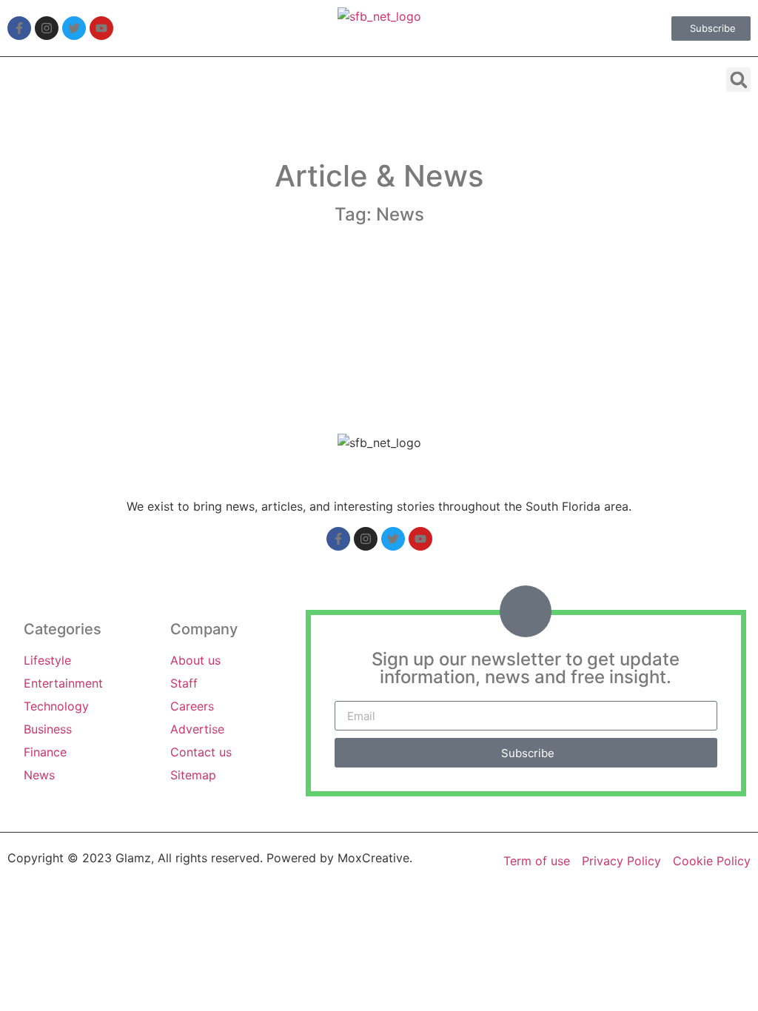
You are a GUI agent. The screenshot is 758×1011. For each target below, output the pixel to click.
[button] (738, 79)
